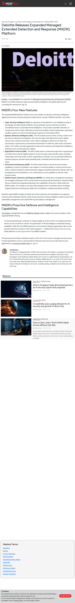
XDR (56, 22)
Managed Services (40, 319)
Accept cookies (65, 596)
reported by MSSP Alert (21, 243)
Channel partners (38, 22)
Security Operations (41, 281)
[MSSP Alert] (10, 3)
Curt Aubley (6, 213)
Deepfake (6, 562)
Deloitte (4, 99)
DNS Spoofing (8, 557)
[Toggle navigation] (70, 3)
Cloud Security (39, 300)
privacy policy (18, 600)
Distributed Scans (9, 571)
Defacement (7, 565)
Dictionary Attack (9, 568)
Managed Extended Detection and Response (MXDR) (52, 99)
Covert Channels (9, 554)
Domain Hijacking (9, 574)
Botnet (5, 551)
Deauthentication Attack (11, 560)
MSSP (51, 22)
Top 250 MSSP (14, 99)
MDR (47, 22)
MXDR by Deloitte (33, 213)
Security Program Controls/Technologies (16, 22)
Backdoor (6, 548)
